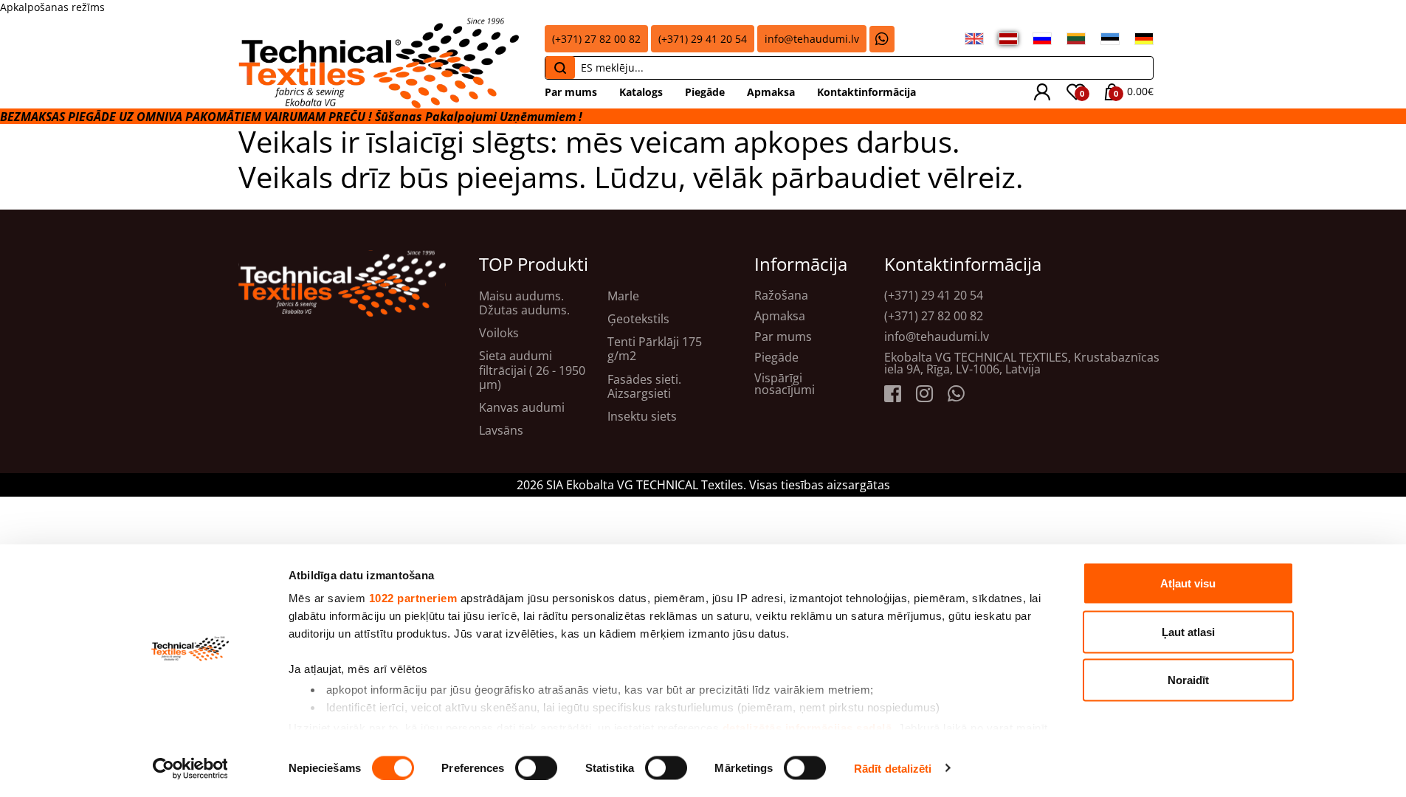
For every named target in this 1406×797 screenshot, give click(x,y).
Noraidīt (1188, 680)
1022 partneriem (413, 598)
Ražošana (781, 295)
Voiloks (499, 333)
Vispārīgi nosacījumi (784, 384)
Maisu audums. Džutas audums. (524, 303)
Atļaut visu (1188, 583)
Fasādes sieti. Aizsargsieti (644, 387)
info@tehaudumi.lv (812, 39)
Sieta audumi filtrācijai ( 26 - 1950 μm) (532, 370)
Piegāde (705, 92)
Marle (623, 296)
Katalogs (641, 92)
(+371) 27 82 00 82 (596, 39)
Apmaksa (771, 92)
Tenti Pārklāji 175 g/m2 (654, 349)
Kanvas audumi (522, 408)
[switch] (536, 767)
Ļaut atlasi (1188, 631)
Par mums (571, 92)
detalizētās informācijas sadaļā (807, 727)
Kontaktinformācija (866, 92)
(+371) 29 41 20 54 (702, 39)
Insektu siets (642, 417)
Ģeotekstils (638, 319)
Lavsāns (501, 431)
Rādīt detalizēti (893, 768)
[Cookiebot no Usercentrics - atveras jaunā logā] (190, 768)
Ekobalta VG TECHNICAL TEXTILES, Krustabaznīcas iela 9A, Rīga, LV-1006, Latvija (1021, 363)
